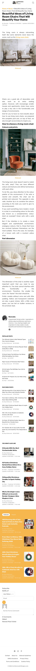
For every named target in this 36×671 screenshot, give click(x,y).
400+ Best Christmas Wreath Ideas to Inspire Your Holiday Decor (14, 406)
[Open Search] (33, 2)
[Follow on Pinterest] (21, 651)
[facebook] (10, 330)
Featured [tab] (6, 514)
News (10, 8)
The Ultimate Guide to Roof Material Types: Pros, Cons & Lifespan (14, 340)
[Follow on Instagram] (18, 651)
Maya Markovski (8, 453)
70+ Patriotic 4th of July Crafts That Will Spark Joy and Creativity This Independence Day (14, 429)
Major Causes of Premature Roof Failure (13, 361)
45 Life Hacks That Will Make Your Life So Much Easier (13, 370)
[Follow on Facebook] (14, 651)
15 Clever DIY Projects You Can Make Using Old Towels (14, 377)
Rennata (6, 23)
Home (4, 8)
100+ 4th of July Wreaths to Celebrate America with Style (13, 413)
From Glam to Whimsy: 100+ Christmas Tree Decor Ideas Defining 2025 (14, 398)
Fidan (5, 469)
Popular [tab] (14, 514)
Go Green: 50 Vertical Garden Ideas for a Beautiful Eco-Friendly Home (13, 421)
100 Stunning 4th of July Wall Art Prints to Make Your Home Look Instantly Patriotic (14, 391)
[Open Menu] (3, 2)
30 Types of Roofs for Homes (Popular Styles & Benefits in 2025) (14, 347)
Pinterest (18, 68)
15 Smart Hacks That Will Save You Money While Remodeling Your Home (13, 355)
